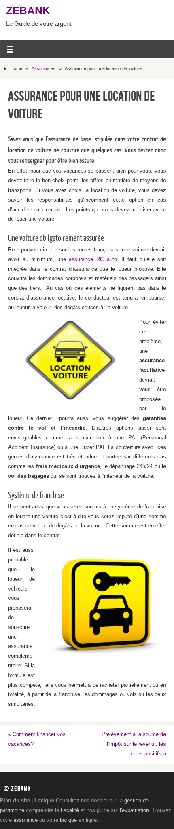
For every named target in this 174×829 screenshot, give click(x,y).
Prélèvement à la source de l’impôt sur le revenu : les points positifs (134, 744)
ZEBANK (28, 10)
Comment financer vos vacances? (37, 739)
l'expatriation (134, 810)
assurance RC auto (93, 259)
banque (68, 820)
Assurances (43, 68)
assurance (25, 820)
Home (16, 68)
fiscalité (70, 810)
